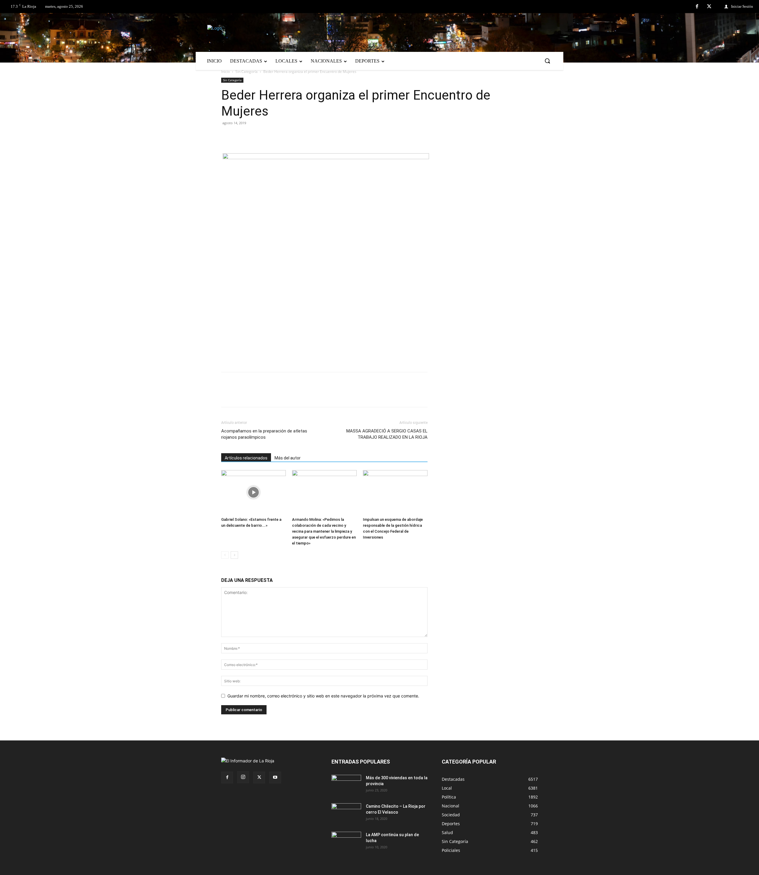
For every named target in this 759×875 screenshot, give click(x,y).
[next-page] (234, 555)
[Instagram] (243, 777)
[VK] (268, 136)
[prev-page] (225, 555)
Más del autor (288, 458)
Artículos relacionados (246, 458)
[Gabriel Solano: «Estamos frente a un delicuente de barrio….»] (253, 492)
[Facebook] (697, 7)
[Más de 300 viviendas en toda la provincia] (346, 785)
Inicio (225, 71)
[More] (295, 136)
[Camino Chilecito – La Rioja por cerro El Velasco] (346, 813)
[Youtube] (275, 777)
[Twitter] (709, 7)
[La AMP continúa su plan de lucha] (346, 842)
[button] (547, 61)
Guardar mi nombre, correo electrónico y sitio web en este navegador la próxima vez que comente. (323, 695)
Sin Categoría (246, 71)
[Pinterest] (254, 136)
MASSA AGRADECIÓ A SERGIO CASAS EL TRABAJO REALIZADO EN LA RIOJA (387, 434)
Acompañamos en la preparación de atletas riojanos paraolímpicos (264, 434)
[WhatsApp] (282, 136)
